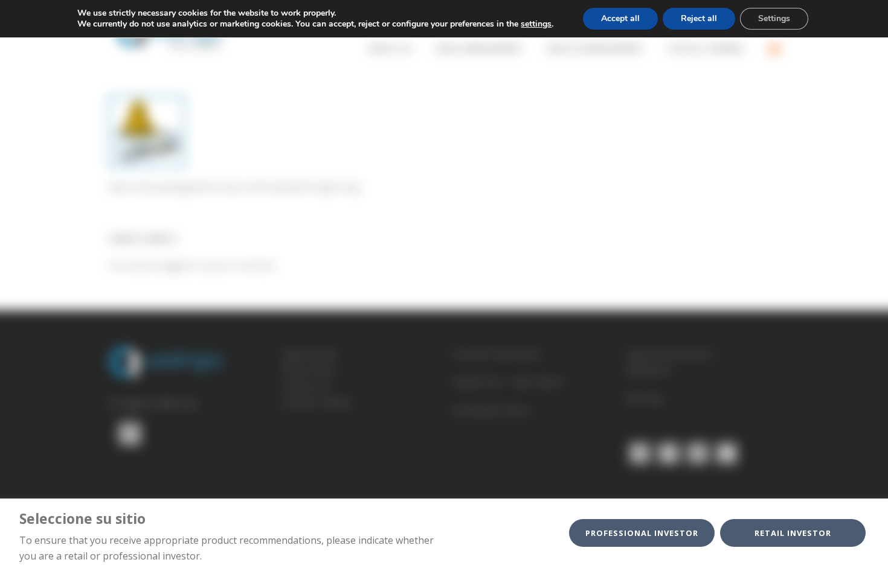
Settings (774, 18)
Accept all (620, 18)
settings (536, 24)
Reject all (699, 18)
